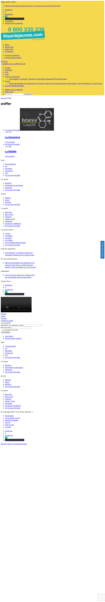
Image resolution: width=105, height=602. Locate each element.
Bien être (8, 212)
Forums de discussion (13, 58)
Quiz (6, 72)
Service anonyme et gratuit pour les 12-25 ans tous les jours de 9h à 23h (32, 6)
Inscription (9, 336)
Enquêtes (8, 70)
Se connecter (6, 332)
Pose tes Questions (12, 77)
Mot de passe (6, 327)
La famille (8, 236)
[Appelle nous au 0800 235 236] (23, 41)
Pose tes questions (12, 55)
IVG (6, 173)
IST (6, 166)
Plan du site (9, 425)
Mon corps (9, 214)
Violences (8, 188)
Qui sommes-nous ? (12, 418)
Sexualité (8, 168)
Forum (7, 81)
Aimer (7, 200)
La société (9, 240)
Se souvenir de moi (10, 330)
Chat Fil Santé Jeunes (102, 250)
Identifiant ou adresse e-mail (12, 325)
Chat (7, 74)
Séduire (8, 198)
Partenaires (9, 416)
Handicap (8, 221)
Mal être (8, 183)
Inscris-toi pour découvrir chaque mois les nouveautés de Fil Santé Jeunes (20, 276)
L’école (7, 233)
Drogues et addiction (13, 223)
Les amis (8, 238)
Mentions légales (11, 420)
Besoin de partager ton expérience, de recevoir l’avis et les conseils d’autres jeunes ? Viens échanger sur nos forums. (20, 265)
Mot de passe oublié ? (13, 338)
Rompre (8, 202)
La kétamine (12, 137)
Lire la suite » (10, 142)
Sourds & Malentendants (14, 86)
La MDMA (11, 151)
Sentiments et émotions (14, 185)
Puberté (8, 217)
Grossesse (9, 171)
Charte (7, 422)
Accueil (7, 68)
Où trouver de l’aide (12, 175)
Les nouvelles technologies (15, 243)
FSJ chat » (4, 61)
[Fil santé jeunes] (13, 64)
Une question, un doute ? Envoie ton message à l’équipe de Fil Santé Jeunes (38, 79)
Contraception (10, 164)
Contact (8, 427)
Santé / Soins (10, 219)
